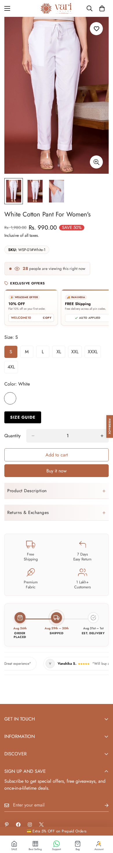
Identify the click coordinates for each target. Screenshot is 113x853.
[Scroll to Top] (102, 822)
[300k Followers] (18, 824)
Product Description (27, 491)
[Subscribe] (102, 805)
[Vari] (56, 8)
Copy (47, 318)
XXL (76, 353)
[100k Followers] (30, 824)
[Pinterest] (6, 824)
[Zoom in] (96, 162)
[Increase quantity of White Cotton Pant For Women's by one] (102, 435)
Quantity (12, 435)
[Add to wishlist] (96, 28)
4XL (13, 368)
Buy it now (56, 470)
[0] (102, 8)
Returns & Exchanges (28, 512)
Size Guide (22, 417)
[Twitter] (41, 824)
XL (61, 353)
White (10, 398)
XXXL (94, 353)
